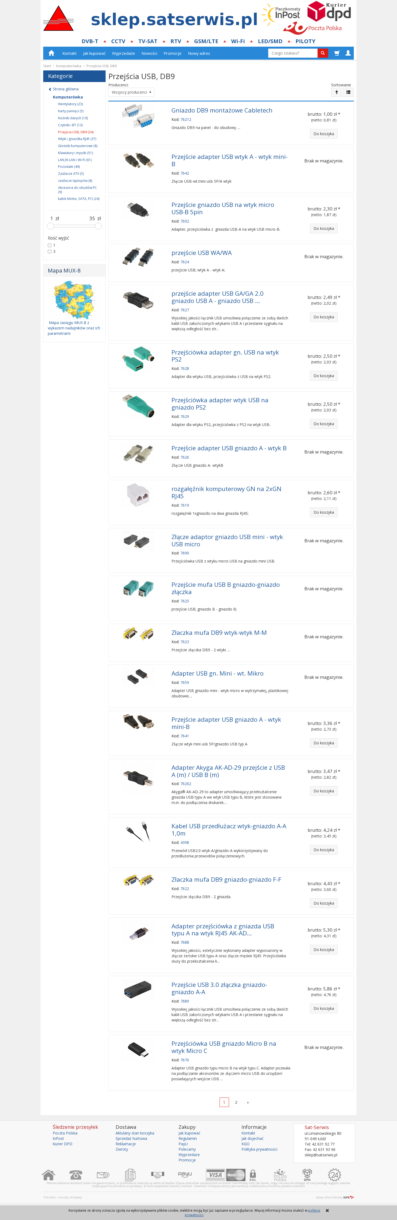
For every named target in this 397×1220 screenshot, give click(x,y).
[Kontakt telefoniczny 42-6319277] (82, 1175)
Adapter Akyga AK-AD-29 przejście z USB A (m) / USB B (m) (228, 771)
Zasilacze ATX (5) (71, 173)
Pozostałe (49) (69, 166)
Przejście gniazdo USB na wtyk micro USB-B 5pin (222, 208)
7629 (184, 416)
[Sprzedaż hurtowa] (164, 1175)
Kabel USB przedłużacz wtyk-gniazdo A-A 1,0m (228, 829)
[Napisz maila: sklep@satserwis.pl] (110, 1175)
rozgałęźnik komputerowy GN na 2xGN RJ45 (226, 492)
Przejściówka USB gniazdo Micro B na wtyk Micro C (223, 1047)
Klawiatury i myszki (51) (75, 153)
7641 (184, 735)
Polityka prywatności (259, 1149)
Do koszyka (324, 133)
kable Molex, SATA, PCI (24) (78, 198)
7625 (184, 601)
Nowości (149, 53)
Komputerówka (68, 97)
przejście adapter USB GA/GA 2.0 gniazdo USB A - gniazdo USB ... (217, 297)
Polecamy (187, 1149)
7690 (184, 553)
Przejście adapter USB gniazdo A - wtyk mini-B (226, 723)
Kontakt (69, 53)
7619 (184, 505)
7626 (184, 457)
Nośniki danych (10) (73, 118)
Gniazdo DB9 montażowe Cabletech (221, 110)
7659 (184, 682)
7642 (184, 173)
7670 (184, 1059)
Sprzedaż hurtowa (131, 1138)
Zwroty (122, 1149)
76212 (185, 119)
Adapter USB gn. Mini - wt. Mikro (217, 673)
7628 (184, 368)
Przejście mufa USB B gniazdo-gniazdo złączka (225, 588)
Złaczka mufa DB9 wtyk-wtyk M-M (219, 632)
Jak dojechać (252, 1138)
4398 (184, 842)
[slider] (50, 226)
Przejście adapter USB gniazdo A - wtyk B (229, 448)
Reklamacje (126, 1143)
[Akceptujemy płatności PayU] (192, 1175)
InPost (58, 1138)
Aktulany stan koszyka (135, 1133)
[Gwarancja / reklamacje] (341, 1175)
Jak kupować (94, 53)
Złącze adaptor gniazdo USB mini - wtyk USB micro (227, 540)
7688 (184, 942)
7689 (184, 1001)
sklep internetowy (329, 1197)
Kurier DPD (62, 1143)
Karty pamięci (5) (70, 111)
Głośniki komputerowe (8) (77, 146)
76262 (185, 783)
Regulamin (188, 1138)
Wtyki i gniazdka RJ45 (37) (77, 139)
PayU (183, 1143)
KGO (245, 1143)
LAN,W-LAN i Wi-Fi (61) (75, 160)
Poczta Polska (65, 1133)
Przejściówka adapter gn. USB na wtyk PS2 (225, 356)
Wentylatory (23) (70, 104)
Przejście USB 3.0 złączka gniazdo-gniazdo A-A (219, 988)
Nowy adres (199, 53)
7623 (184, 641)
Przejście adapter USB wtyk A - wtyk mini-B (229, 160)
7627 (184, 309)
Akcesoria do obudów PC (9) (77, 189)
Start (47, 65)
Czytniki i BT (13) (70, 125)
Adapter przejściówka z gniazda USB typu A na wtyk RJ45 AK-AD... (222, 930)
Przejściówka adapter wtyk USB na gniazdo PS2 (219, 403)
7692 (184, 221)
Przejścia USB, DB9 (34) (75, 132)
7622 (184, 888)
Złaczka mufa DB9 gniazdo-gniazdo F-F (226, 879)
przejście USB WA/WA (201, 252)
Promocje (172, 53)
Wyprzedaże (123, 53)
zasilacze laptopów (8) (75, 180)
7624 (184, 261)
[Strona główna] (55, 1175)
